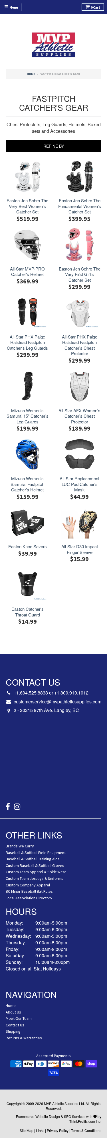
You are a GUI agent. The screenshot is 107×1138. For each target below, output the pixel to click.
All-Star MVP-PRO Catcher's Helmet (27, 271)
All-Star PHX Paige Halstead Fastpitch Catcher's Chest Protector (79, 345)
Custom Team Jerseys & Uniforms (34, 878)
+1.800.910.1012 (71, 692)
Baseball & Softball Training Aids (33, 858)
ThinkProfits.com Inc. (85, 1121)
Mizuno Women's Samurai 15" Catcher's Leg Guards (28, 416)
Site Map (26, 1130)
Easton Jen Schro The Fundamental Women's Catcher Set (79, 206)
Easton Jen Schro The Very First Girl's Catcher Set (79, 274)
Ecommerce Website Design (38, 1116)
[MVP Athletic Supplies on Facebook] (8, 807)
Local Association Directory (29, 897)
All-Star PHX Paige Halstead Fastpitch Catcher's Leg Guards (27, 342)
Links (40, 1130)
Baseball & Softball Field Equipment (36, 852)
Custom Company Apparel (28, 885)
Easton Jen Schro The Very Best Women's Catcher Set (27, 206)
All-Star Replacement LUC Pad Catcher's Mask (79, 484)
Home (31, 74)
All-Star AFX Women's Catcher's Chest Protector (79, 416)
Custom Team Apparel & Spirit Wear (36, 871)
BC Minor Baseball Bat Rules (29, 891)
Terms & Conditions (86, 1130)
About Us (13, 1012)
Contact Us (15, 1025)
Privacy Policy (57, 1130)
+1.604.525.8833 (31, 692)
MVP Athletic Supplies (61, 1103)
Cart (95, 7)
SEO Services (74, 1116)
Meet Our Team (19, 1018)
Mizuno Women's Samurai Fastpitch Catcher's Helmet (27, 484)
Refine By (53, 146)
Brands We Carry (20, 846)
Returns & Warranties (24, 1037)
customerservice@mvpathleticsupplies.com (57, 702)
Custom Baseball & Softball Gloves (35, 865)
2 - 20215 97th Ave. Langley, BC (46, 710)
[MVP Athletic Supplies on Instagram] (17, 807)
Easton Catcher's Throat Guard (27, 611)
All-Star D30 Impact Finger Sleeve (79, 549)
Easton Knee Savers (27, 546)
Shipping (13, 1031)
